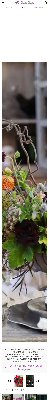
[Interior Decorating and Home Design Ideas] (24, 4)
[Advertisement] (24, 34)
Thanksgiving (38, 7)
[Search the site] (46, 3)
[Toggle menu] (3, 3)
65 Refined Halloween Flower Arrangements (25, 367)
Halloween (10, 7)
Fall (23, 7)
